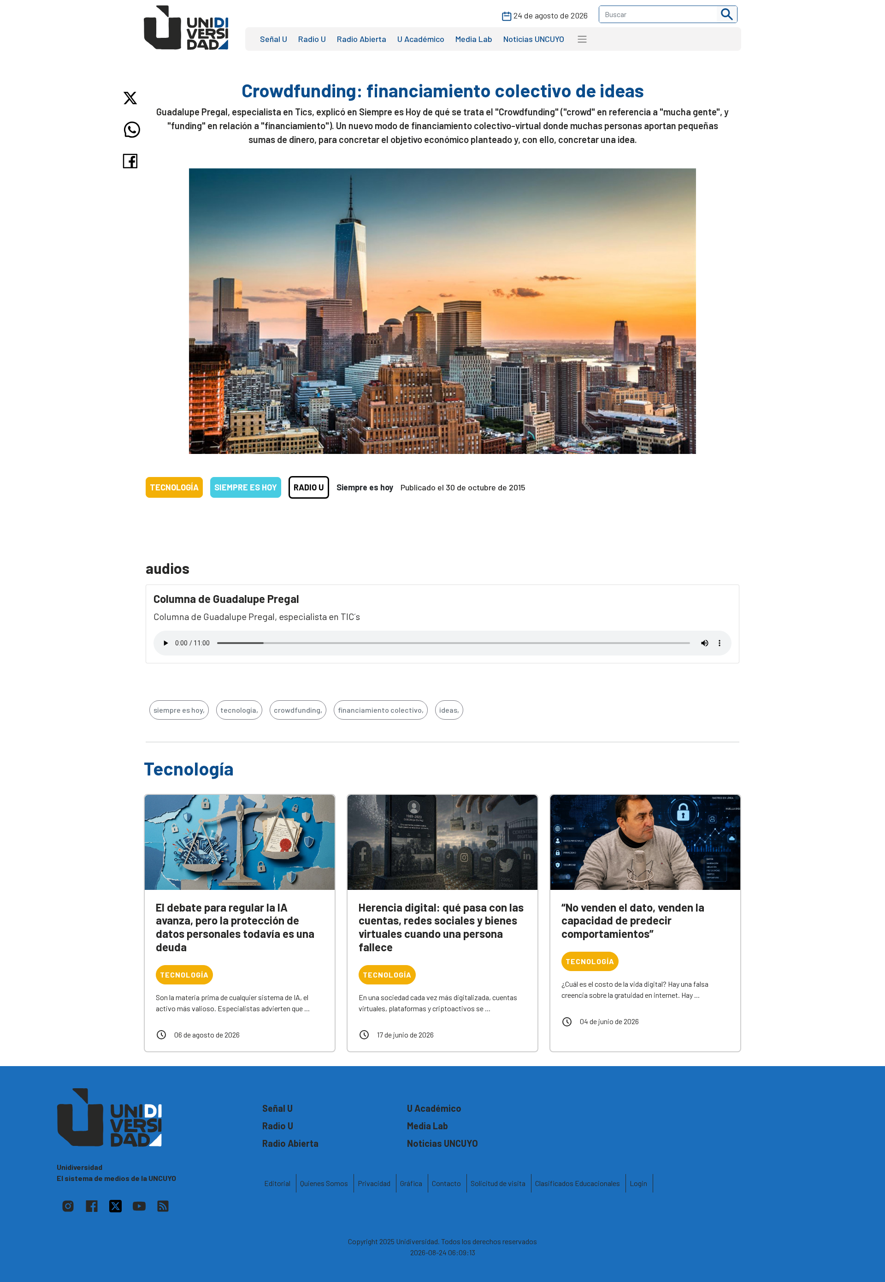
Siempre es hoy (245, 487)
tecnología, (239, 709)
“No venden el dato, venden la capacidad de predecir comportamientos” (632, 920)
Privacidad (374, 1183)
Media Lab (473, 39)
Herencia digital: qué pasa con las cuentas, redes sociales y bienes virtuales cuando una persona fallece (441, 927)
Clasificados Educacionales (577, 1183)
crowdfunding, (298, 709)
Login (638, 1183)
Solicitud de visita (498, 1183)
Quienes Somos (324, 1183)
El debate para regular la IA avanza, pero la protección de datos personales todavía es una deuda (235, 927)
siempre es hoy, (179, 709)
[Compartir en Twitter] (132, 98)
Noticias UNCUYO (533, 39)
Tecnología (174, 487)
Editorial (277, 1183)
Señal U (273, 39)
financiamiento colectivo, (381, 709)
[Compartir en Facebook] (132, 161)
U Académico (420, 39)
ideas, (449, 709)
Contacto (446, 1183)
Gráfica (411, 1183)
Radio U (312, 39)
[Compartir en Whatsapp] (132, 129)
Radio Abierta (361, 39)
